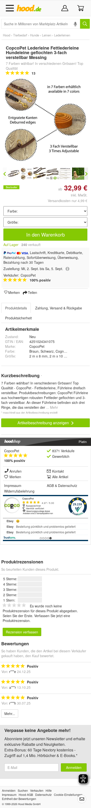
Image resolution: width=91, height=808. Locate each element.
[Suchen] (85, 24)
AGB (50, 485)
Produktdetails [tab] (16, 308)
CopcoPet (11, 450)
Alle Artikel (60, 476)
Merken (14, 292)
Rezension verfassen (22, 631)
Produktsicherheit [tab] (18, 317)
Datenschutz (67, 485)
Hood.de (30, 8)
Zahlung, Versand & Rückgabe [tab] (58, 308)
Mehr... (9, 713)
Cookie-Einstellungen (68, 794)
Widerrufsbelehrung (19, 491)
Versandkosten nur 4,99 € (67, 200)
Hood (6, 35)
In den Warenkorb (45, 234)
